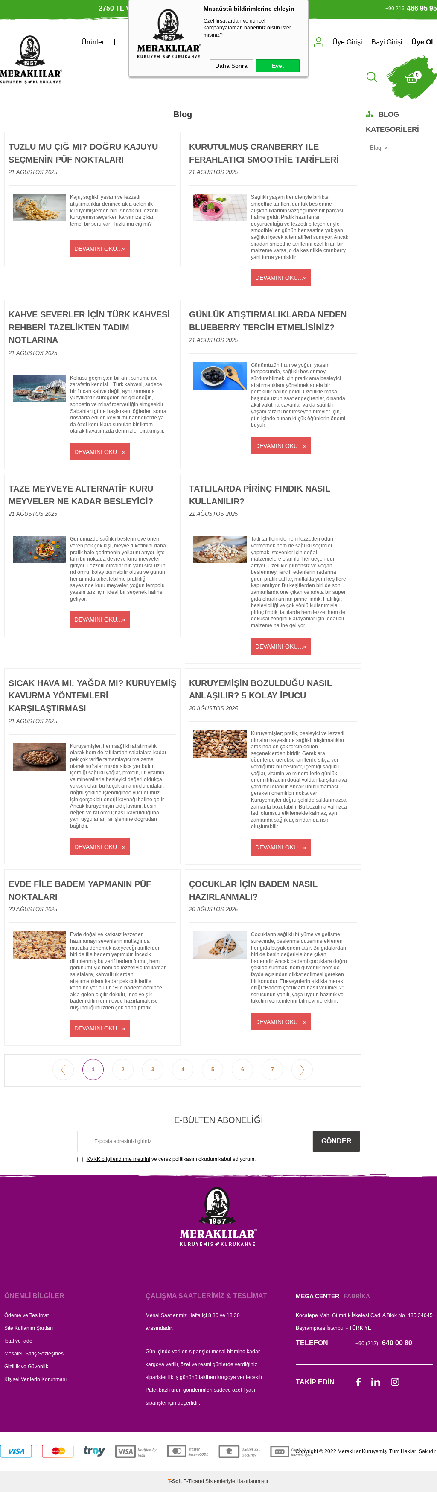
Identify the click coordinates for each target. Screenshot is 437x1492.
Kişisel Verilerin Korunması (35, 1379)
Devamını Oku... (98, 248)
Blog (375, 148)
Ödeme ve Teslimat (26, 1315)
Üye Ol (422, 42)
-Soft (175, 1481)
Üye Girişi (347, 42)
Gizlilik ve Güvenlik (26, 1367)
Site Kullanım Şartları (28, 1328)
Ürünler (93, 42)
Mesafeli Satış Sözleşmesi (34, 1354)
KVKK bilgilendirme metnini (118, 1159)
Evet (278, 65)
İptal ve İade (18, 1341)
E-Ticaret (193, 1481)
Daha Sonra (231, 65)
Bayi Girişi (386, 42)
